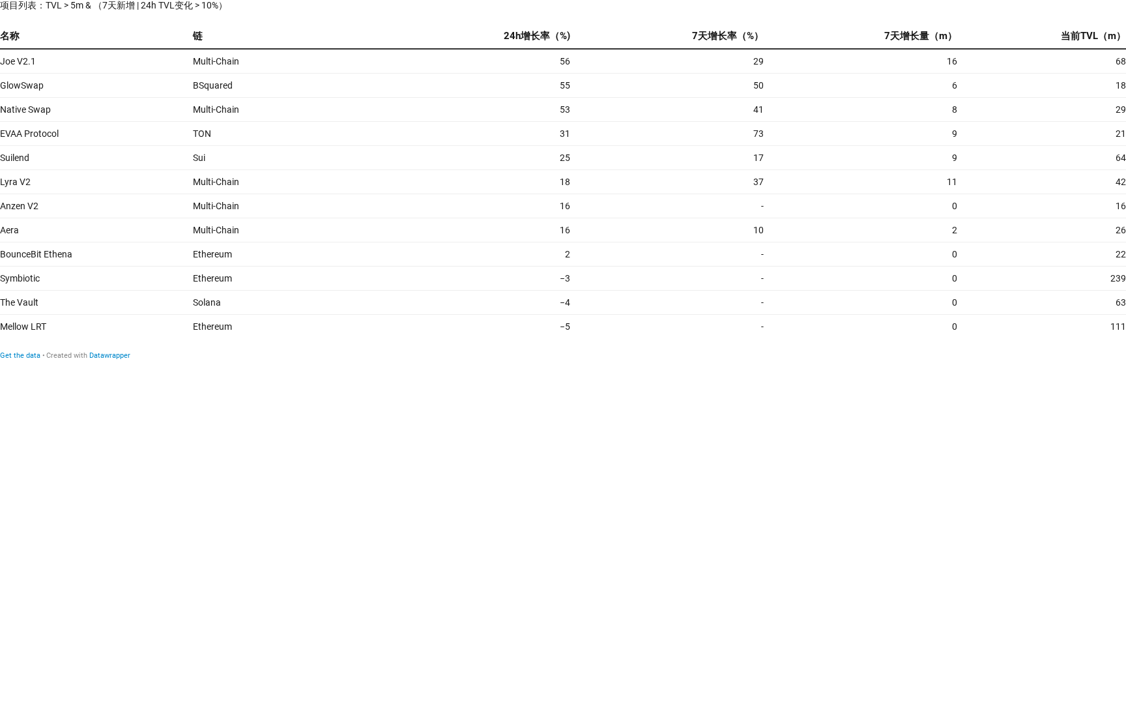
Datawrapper (109, 355)
